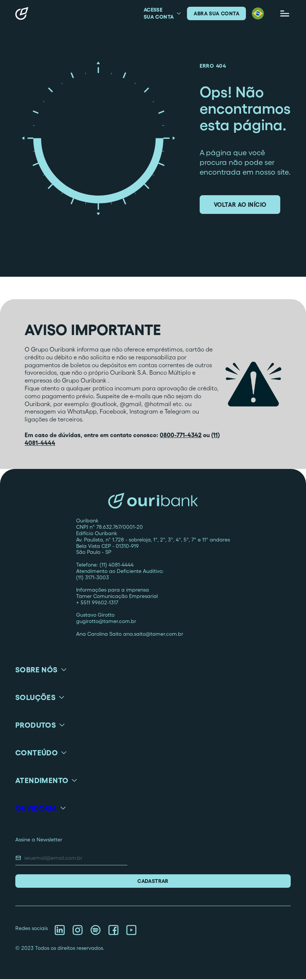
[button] (258, 13)
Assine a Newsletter (38, 839)
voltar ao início (240, 204)
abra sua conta (216, 13)
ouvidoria (36, 808)
